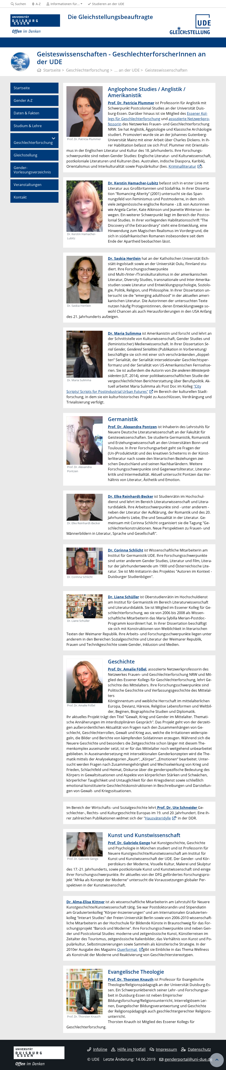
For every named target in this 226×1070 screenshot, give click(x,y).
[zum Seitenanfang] (217, 1060)
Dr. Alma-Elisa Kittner (85, 901)
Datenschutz (199, 1049)
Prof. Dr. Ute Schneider (177, 807)
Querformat (127, 949)
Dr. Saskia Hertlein (124, 258)
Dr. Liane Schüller (123, 596)
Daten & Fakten (26, 113)
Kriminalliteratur (182, 166)
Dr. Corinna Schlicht (125, 550)
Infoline (100, 1049)
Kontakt (20, 197)
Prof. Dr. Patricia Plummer (131, 102)
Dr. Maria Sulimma (124, 333)
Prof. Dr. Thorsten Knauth (131, 979)
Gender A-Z (23, 100)
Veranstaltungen (27, 184)
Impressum (166, 1049)
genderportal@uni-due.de (188, 1059)
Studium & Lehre (28, 125)
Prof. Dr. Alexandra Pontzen (132, 426)
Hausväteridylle (158, 818)
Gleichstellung (25, 155)
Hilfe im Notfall (131, 1049)
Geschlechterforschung (33, 142)
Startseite (22, 87)
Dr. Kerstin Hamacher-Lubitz (133, 183)
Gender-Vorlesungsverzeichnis (32, 169)
